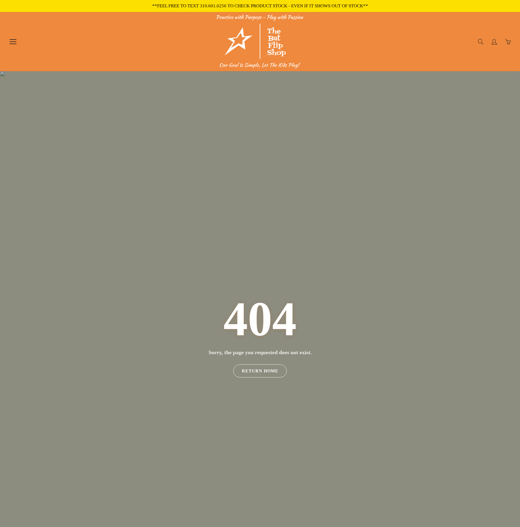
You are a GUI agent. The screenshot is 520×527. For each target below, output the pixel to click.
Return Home (260, 371)
